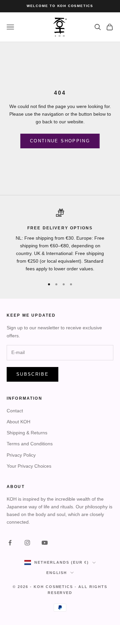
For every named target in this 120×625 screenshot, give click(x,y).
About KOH (18, 421)
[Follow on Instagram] (27, 542)
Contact (15, 410)
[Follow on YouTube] (44, 542)
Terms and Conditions (30, 443)
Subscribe (32, 374)
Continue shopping (60, 140)
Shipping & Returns (27, 432)
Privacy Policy (21, 455)
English (56, 573)
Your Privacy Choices (29, 466)
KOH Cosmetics (53, 587)
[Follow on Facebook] (10, 542)
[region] (60, 241)
